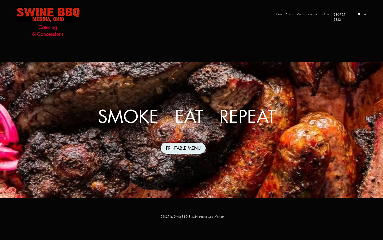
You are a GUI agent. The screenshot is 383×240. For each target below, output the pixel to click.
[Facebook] (365, 14)
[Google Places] (359, 14)
